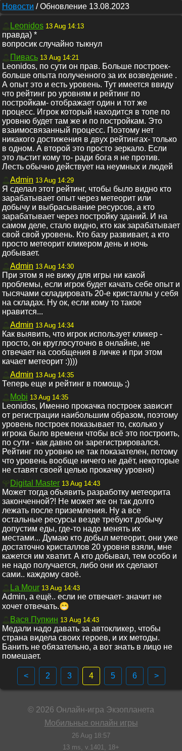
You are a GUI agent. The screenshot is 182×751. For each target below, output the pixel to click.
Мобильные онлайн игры (91, 723)
